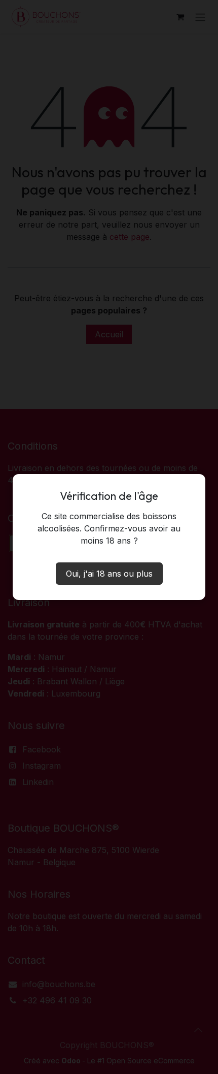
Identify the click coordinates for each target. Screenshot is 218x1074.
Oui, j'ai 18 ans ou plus (109, 573)
